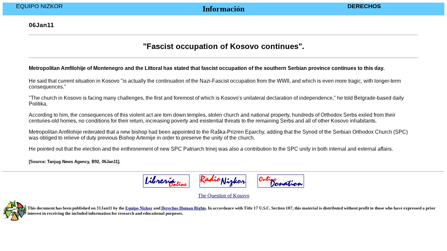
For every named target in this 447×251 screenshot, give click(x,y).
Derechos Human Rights (183, 208)
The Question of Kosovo (223, 195)
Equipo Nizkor (138, 208)
